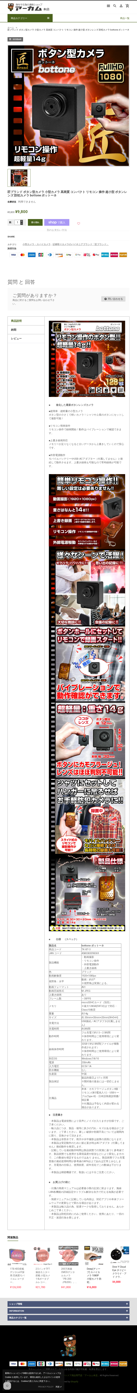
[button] (78, 222)
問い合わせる (115, 298)
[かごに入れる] (94, 1247)
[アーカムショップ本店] (68, 1345)
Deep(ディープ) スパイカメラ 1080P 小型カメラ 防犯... (94, 1275)
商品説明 (16, 320)
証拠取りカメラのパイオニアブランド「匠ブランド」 (81, 244)
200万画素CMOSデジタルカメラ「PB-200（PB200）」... (69, 1275)
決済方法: (12, 248)
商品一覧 (124, 18)
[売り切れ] (17, 1247)
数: (10, 222)
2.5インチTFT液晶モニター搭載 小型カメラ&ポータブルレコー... (43, 1275)
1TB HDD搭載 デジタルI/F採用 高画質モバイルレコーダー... (17, 1275)
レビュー (16, 338)
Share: (11, 236)
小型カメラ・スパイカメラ (37, 244)
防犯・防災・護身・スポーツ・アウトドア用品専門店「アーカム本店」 (65, 1375)
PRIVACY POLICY (45, 1387)
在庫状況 (12, 202)
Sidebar (16, 39)
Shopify (74, 1381)
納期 (13, 329)
